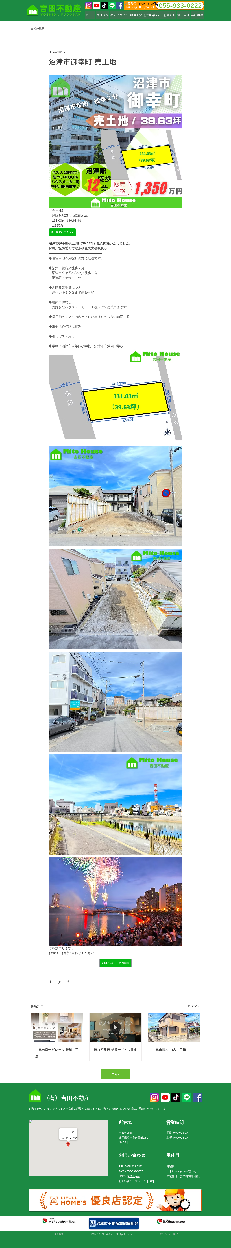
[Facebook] (119, 5)
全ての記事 (37, 28)
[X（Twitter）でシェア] (59, 982)
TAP (150, 1181)
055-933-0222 (134, 1166)
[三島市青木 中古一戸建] (174, 1027)
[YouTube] (96, 5)
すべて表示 (194, 1006)
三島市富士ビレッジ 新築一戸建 (57, 1053)
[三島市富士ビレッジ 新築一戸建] (57, 1027)
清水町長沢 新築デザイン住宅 (115, 1049)
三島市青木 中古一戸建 (169, 1049)
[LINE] (112, 5)
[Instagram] (88, 5)
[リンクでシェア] (68, 982)
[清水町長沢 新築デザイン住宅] (116, 1027)
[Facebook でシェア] (50, 982)
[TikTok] (104, 5)
